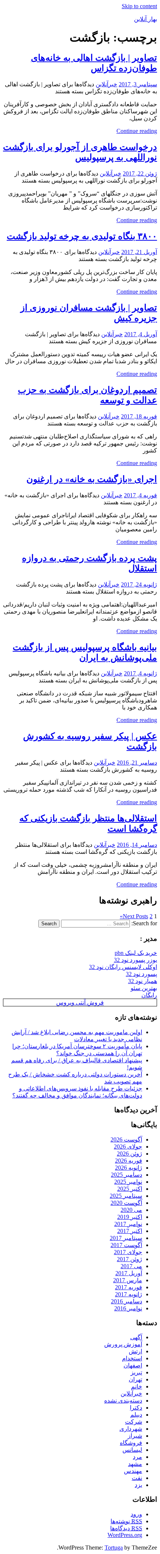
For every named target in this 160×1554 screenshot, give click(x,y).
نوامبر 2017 (128, 1224)
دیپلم (136, 1414)
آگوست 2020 (126, 1203)
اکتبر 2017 (129, 1231)
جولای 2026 (128, 1146)
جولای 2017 (128, 1252)
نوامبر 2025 (128, 1182)
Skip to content (139, 6)
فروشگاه (131, 1443)
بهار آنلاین (145, 19)
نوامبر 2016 (128, 1308)
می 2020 (131, 1210)
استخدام (132, 1358)
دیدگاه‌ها (126, 1528)
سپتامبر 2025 (126, 1196)
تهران (135, 1379)
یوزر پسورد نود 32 (135, 960)
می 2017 (131, 1266)
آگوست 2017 (126, 1245)
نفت (137, 1478)
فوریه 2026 (128, 1160)
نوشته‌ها (126, 1521)
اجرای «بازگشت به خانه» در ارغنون (91, 479)
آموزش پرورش (123, 1344)
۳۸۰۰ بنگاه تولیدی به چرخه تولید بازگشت (82, 236)
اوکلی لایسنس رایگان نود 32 (123, 967)
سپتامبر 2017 (126, 1238)
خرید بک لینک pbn (136, 953)
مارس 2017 (127, 1280)
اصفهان (133, 1365)
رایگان (149, 995)
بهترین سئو (144, 988)
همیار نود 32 (142, 981)
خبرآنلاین (106, 84)
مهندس (133, 1471)
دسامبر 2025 (126, 1175)
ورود (136, 1514)
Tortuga (114, 1547)
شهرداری (130, 1429)
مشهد (135, 1464)
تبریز (136, 1372)
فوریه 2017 (128, 1287)
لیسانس (132, 1450)
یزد (138, 1485)
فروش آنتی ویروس (80, 1002)
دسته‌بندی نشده (123, 1400)
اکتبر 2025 (129, 1189)
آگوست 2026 (126, 1139)
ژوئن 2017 (129, 1259)
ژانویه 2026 (128, 1167)
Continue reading (136, 131)
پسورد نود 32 (141, 974)
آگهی (136, 1337)
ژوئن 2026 (129, 1153)
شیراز (135, 1436)
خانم (136, 1386)
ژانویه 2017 (128, 1294)
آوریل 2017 (128, 1273)
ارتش (135, 1351)
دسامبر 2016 (126, 1301)
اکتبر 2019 (129, 1217)
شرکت (133, 1421)
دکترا (136, 1407)
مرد (137, 1457)
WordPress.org (125, 1535)
